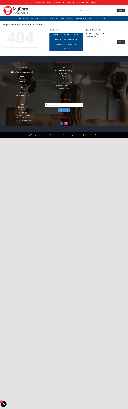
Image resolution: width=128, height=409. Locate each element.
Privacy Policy (22, 112)
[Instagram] (66, 123)
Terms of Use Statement (22, 121)
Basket (22, 110)
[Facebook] (61, 123)
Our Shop (22, 84)
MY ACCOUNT (93, 18)
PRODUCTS (22, 18)
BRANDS (33, 18)
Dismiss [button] (99, 2)
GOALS (43, 18)
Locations (22, 92)
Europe (22, 90)
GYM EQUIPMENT (65, 18)
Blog (22, 87)
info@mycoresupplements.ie (23, 72)
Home (22, 76)
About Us (22, 79)
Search (121, 10)
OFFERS (52, 18)
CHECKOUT (104, 18)
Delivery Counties (22, 95)
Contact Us (22, 82)
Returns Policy (22, 118)
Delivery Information (22, 115)
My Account (22, 107)
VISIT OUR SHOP (81, 18)
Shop (22, 104)
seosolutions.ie (96, 135)
